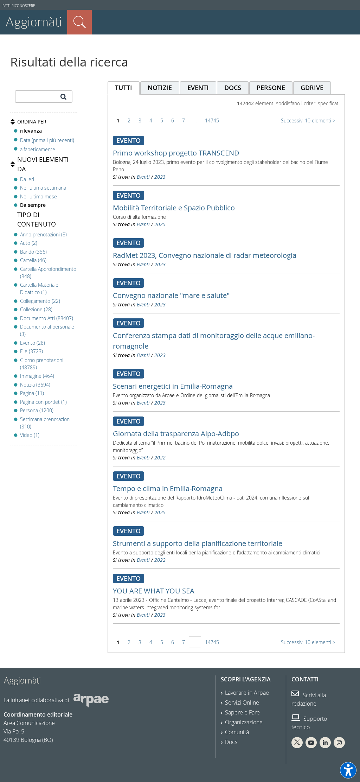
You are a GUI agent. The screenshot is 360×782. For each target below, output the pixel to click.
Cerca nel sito (79, 22)
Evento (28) (32, 342)
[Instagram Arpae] (339, 742)
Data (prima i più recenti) (47, 139)
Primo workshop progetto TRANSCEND (176, 153)
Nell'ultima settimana (43, 187)
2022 (160, 457)
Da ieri (27, 179)
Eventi (143, 176)
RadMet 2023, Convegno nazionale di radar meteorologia (204, 255)
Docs (231, 742)
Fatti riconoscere (18, 6)
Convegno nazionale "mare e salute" (171, 295)
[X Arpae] (297, 742)
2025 (160, 224)
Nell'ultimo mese (38, 196)
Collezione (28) (36, 309)
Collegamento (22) (40, 301)
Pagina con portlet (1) (43, 402)
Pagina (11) (32, 393)
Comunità (237, 732)
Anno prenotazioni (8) (43, 234)
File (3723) (31, 351)
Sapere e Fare (242, 712)
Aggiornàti (33, 22)
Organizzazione (244, 722)
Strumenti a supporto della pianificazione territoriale (197, 543)
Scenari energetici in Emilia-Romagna (173, 386)
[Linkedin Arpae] (325, 742)
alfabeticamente (37, 149)
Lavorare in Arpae (247, 693)
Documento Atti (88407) (46, 318)
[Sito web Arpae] (91, 700)
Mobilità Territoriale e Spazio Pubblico (174, 207)
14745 (212, 120)
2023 (160, 176)
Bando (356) (33, 251)
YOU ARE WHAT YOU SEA (153, 591)
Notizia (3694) (35, 384)
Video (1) (29, 435)
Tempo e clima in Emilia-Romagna (168, 488)
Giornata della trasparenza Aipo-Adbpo (176, 433)
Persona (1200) (36, 410)
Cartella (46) (33, 260)
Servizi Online (242, 702)
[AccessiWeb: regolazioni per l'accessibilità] (348, 770)
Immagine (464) (37, 376)
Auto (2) (28, 243)
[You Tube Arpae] (311, 742)
